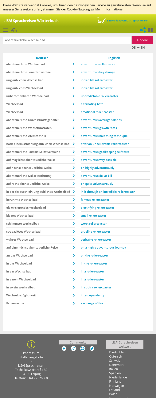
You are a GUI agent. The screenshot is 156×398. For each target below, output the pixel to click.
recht (15, 184)
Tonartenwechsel (40, 72)
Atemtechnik (37, 136)
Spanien (115, 373)
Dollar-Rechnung (39, 176)
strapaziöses (14, 231)
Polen (113, 394)
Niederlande (118, 377)
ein (30, 191)
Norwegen (116, 386)
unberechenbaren (18, 96)
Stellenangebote (31, 357)
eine (15, 247)
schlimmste (14, 223)
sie (17, 191)
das (13, 255)
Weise (51, 160)
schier (27, 144)
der (12, 191)
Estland (114, 390)
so (11, 287)
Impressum (31, 353)
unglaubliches (15, 88)
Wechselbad (36, 64)
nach (9, 144)
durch (24, 191)
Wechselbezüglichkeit (21, 295)
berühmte (13, 199)
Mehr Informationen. (110, 9)
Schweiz (114, 361)
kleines (11, 215)
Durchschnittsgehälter (43, 120)
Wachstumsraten (40, 128)
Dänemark (116, 365)
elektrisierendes (17, 207)
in (7, 191)
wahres (11, 239)
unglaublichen (16, 80)
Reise (54, 247)
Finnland (115, 381)
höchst (16, 168)
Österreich (116, 356)
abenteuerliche (16, 64)
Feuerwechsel (15, 303)
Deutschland (118, 352)
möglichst (18, 160)
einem (18, 144)
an (8, 255)
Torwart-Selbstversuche (44, 152)
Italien (113, 369)
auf (8, 160)
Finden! (142, 40)
